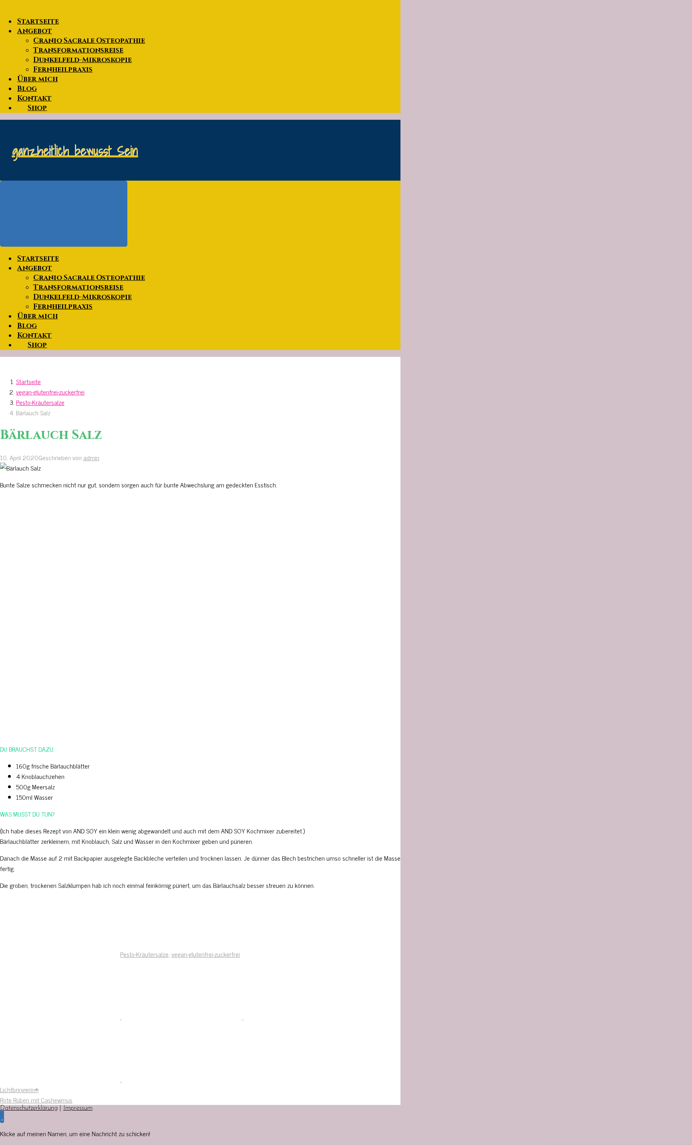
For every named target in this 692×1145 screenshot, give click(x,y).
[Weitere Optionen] (182, 1079)
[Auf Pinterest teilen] (303, 1016)
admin (91, 457)
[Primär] (63, 214)
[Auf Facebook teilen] (182, 1016)
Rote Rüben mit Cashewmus (36, 1100)
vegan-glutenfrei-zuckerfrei (50, 391)
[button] (2, 1116)
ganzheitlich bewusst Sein (75, 150)
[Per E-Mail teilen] (61, 1079)
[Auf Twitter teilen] (61, 1016)
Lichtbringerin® (19, 1089)
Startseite (28, 381)
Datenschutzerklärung (29, 1108)
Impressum (78, 1108)
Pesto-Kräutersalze (40, 402)
